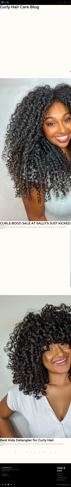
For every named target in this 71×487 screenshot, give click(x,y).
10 (31, 452)
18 (51, 452)
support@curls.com (5, 475)
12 (39, 452)
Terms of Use (60, 475)
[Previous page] (16, 452)
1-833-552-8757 (4, 473)
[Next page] (55, 452)
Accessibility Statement (62, 477)
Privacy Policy (60, 473)
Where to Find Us (61, 479)
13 (43, 452)
